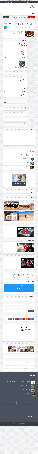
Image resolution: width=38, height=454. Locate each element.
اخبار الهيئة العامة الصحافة (21, 80)
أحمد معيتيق (21, 27)
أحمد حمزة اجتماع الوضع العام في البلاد (27, 27)
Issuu (33, 339)
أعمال (30, 148)
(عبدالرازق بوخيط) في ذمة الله (25, 162)
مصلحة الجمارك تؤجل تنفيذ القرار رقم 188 (21, 67)
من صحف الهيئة (23, 95)
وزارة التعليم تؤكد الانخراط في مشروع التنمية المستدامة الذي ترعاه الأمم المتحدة (15, 57)
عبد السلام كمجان (17, 27)
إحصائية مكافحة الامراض (23, 48)
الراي (24, 86)
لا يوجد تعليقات (32, 29)
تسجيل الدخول (31, 310)
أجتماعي (24, 79)
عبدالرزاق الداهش (23, 94)
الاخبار (24, 83)
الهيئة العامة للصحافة (14, 423)
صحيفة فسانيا (23, 92)
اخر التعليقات (26, 148)
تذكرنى (24, 310)
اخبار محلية (24, 82)
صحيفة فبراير (23, 91)
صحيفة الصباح (23, 89)
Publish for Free (23, 339)
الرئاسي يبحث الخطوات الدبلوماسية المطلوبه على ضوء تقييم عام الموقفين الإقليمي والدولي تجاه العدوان (21, 23)
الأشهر (33, 148)
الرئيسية (24, 85)
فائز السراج (13, 27)
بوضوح (24, 88)
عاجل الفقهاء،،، (27, 166)
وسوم (23, 148)
